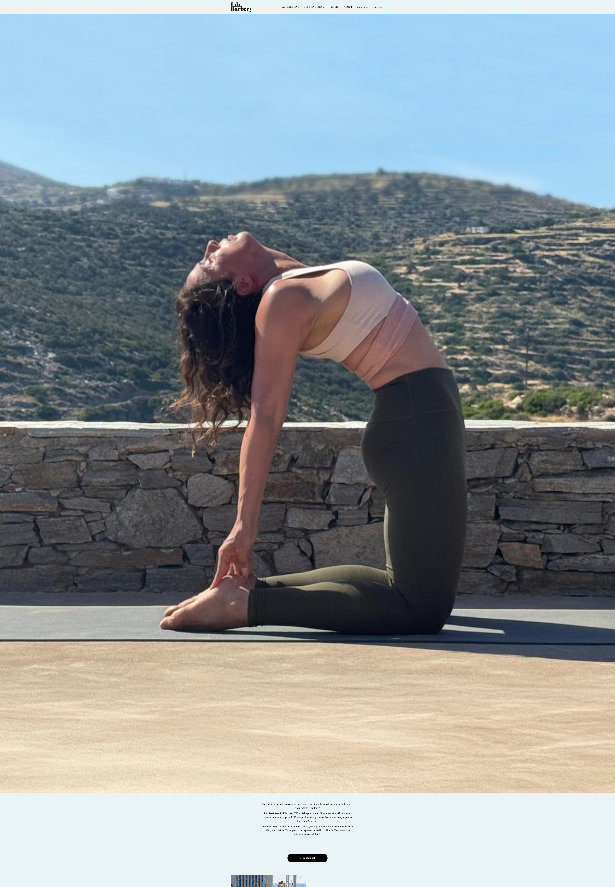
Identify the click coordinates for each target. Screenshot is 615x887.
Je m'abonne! (307, 858)
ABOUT (348, 7)
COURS (335, 7)
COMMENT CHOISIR (315, 7)
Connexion (362, 7)
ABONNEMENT (290, 7)
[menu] (332, 7)
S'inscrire (377, 7)
